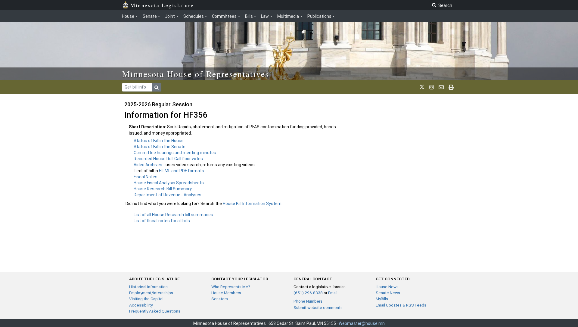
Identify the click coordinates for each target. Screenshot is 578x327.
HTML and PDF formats (181, 170)
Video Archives (148, 164)
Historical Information (148, 286)
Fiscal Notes (145, 176)
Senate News (388, 292)
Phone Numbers (308, 301)
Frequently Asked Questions (154, 311)
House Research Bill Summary (163, 188)
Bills (249, 16)
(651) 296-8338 (308, 292)
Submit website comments (318, 307)
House (128, 16)
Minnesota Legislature (162, 5)
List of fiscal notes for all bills (162, 220)
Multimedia (288, 16)
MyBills (382, 298)
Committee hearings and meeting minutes (175, 152)
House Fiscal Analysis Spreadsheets (169, 182)
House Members (226, 292)
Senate (150, 16)
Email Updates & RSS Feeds (401, 305)
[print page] (451, 87)
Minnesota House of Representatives (195, 73)
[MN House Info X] (422, 87)
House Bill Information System (252, 203)
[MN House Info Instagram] (431, 87)
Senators (219, 298)
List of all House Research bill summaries (173, 214)
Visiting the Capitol (146, 298)
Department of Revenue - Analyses (167, 194)
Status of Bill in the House (159, 140)
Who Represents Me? (230, 286)
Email (332, 292)
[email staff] (441, 87)
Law (265, 16)
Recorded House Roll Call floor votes (168, 158)
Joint (170, 16)
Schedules (193, 16)
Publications (319, 16)
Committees (224, 16)
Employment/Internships (151, 292)
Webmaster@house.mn (362, 323)
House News (387, 286)
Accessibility (141, 305)
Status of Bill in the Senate (159, 146)
